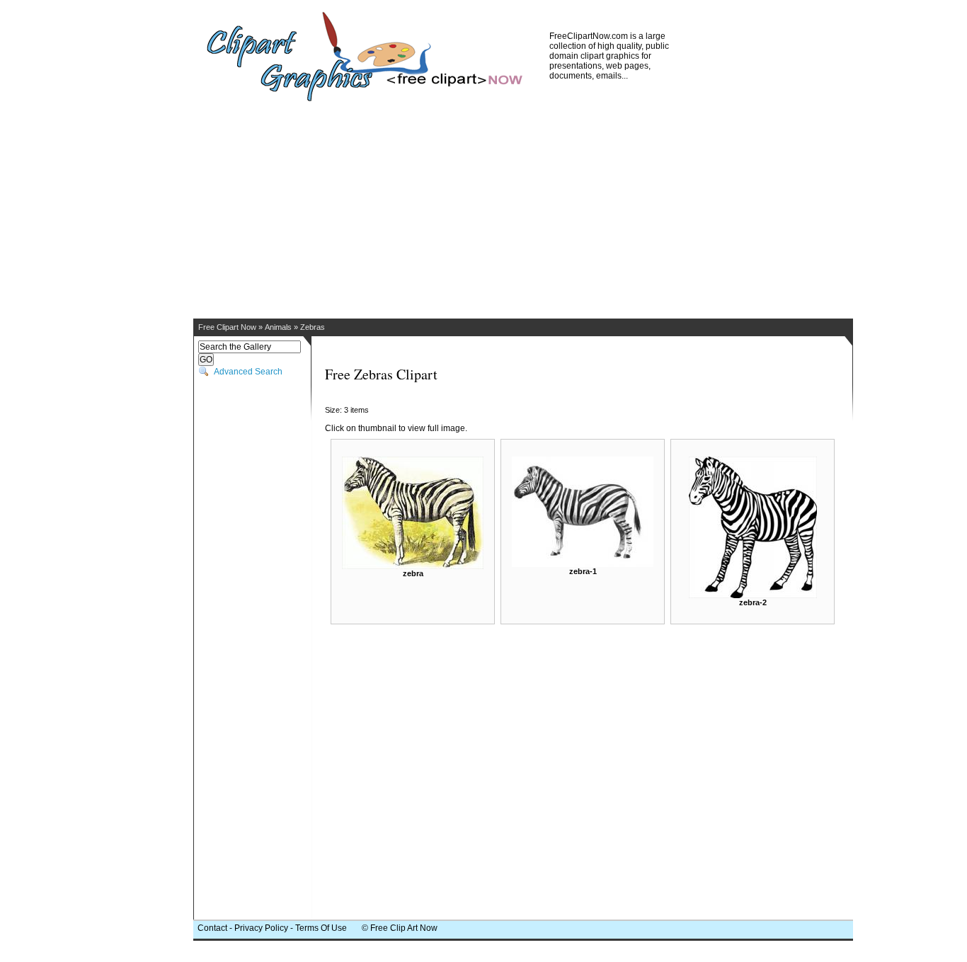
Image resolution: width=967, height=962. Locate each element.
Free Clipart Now (227, 327)
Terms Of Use (321, 928)
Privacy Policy (261, 928)
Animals (278, 327)
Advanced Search (248, 372)
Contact (212, 928)
